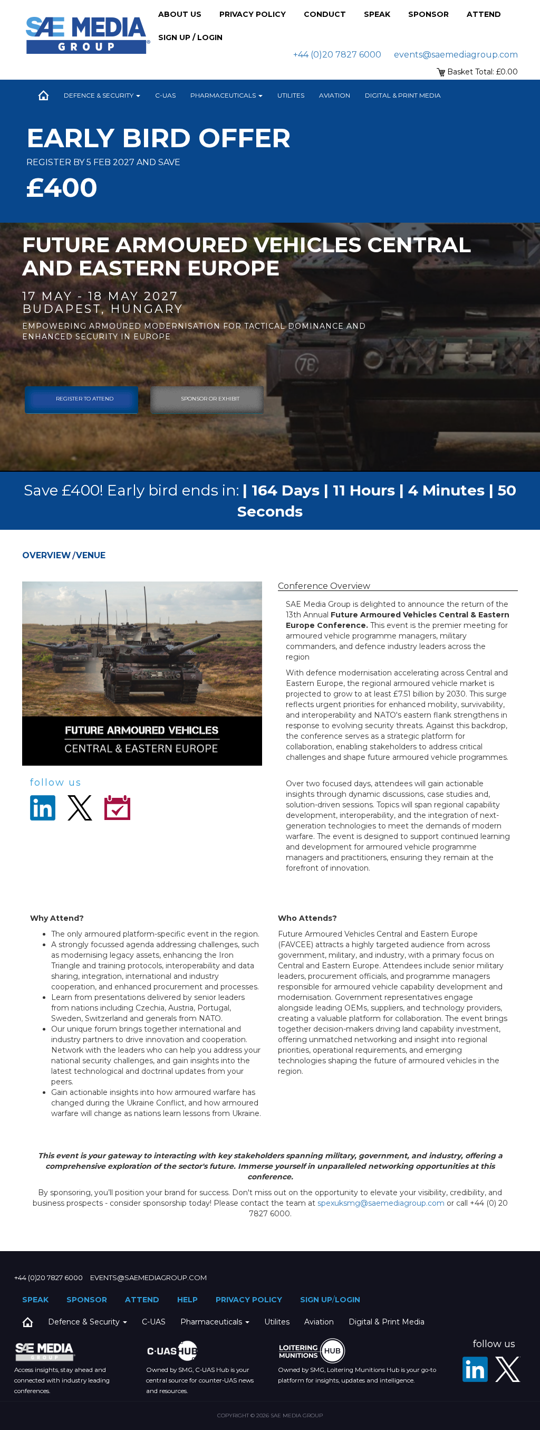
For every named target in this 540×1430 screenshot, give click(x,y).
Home (43, 95)
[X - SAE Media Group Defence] (507, 1369)
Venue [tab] (90, 555)
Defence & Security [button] (99, 95)
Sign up (316, 1299)
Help (187, 1299)
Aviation (334, 95)
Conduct (325, 14)
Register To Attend (84, 398)
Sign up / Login (190, 37)
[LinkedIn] (475, 1369)
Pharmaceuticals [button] (223, 95)
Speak (377, 14)
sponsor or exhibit (210, 398)
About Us (179, 14)
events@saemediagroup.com (456, 55)
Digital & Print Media (403, 95)
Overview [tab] (46, 555)
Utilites (290, 95)
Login (347, 1299)
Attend (484, 14)
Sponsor (428, 14)
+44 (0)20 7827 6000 (337, 55)
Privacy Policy (252, 14)
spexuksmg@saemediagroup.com (381, 1203)
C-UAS (165, 95)
